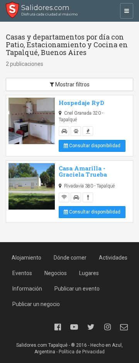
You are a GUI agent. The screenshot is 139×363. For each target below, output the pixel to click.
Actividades (113, 258)
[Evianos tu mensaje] (124, 327)
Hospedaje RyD (81, 103)
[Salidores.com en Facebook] (57, 327)
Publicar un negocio (36, 304)
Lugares (89, 273)
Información (27, 289)
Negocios (55, 273)
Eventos (22, 273)
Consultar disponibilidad (94, 145)
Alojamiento (26, 258)
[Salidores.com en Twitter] (90, 327)
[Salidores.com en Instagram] (107, 327)
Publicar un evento (77, 289)
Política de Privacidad (82, 351)
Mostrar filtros (72, 84)
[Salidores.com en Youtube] (74, 327)
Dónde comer (70, 258)
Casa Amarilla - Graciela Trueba (83, 171)
